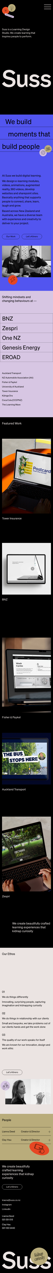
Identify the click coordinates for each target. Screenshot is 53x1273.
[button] (47, 6)
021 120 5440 (8, 1227)
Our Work (31, 46)
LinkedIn (6, 1209)
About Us (10, 46)
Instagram (7, 1204)
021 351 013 (7, 1219)
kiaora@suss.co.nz (11, 1200)
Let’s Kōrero (32, 236)
